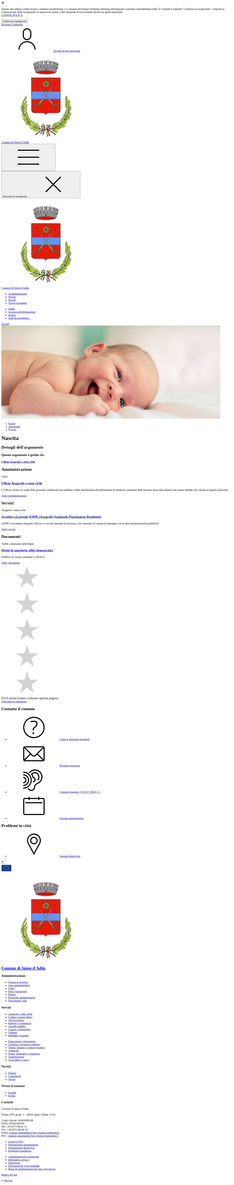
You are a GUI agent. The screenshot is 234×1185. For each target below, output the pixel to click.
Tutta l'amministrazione (13, 495)
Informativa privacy (18, 1159)
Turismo (12, 1032)
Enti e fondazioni (17, 991)
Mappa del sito (9, 1174)
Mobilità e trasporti (18, 1035)
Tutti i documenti (10, 562)
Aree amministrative (19, 985)
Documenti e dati (17, 1000)
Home (11, 423)
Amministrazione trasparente (23, 1156)
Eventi (11, 1095)
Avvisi (11, 1079)
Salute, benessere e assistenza (24, 1053)
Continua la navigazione (14, 21)
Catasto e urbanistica (19, 1029)
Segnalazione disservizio (21, 1147)
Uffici (11, 988)
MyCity (8, 1180)
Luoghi (12, 1092)
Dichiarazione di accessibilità (24, 1165)
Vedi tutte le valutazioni (14, 701)
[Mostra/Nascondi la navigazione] (28, 157)
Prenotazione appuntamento (23, 1144)
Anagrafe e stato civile (20, 1014)
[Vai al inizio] (2, 862)
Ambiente (13, 1050)
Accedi (5, 323)
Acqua (11, 315)
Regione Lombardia (12, 24)
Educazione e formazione (22, 1041)
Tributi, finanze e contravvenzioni (26, 1047)
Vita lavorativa (16, 1020)
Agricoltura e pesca (18, 1059)
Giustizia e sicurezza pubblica (24, 1044)
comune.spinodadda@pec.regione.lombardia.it (34, 1132)
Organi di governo (18, 982)
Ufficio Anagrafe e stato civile (18, 461)
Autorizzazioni (16, 1056)
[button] (17, 293)
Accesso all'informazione (21, 311)
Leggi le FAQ (15, 1141)
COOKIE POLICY (12, 15)
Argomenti (14, 426)
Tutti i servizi (8, 529)
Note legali (14, 1162)
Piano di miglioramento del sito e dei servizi (31, 1169)
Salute (11, 308)
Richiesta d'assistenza (19, 1150)
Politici (12, 994)
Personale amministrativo (21, 997)
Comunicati (14, 1076)
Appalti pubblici (17, 1026)
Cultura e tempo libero (20, 1017)
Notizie (12, 1073)
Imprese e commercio (19, 1023)
